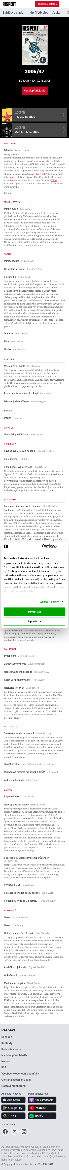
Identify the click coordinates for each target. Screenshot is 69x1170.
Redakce (6, 1037)
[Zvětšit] (43, 60)
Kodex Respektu (11, 1049)
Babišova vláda (13, 12)
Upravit (32, 621)
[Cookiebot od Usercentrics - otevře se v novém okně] (43, 546)
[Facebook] (5, 1134)
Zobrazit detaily (49, 601)
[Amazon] (13, 1115)
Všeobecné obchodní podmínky (20, 1073)
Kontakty (6, 1043)
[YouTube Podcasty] (42, 1108)
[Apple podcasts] (42, 1100)
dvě (38, 174)
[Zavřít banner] (64, 546)
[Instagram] (24, 1134)
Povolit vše (34, 611)
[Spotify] (42, 1115)
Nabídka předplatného (14, 1055)
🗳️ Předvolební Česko (45, 12)
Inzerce (5, 1061)
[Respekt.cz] (9, 4)
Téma (54, 180)
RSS (3, 1067)
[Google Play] (13, 1108)
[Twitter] (15, 1134)
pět (43, 174)
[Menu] (64, 4)
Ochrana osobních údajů (16, 1079)
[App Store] (13, 1100)
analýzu (13, 177)
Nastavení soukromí (13, 1086)
